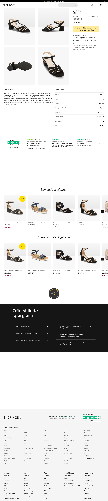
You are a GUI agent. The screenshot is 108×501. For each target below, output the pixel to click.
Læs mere (62, 1)
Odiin (45, 455)
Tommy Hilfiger (88, 435)
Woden (86, 448)
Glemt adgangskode (69, 480)
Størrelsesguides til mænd (31, 496)
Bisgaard (6, 450)
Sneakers (6, 480)
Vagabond (87, 440)
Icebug (26, 455)
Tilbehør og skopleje (9, 493)
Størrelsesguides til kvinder (11, 498)
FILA (25, 438)
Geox (25, 445)
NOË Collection (48, 445)
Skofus (66, 450)
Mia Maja (46, 440)
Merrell (46, 438)
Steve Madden (68, 458)
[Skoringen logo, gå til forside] (9, 5)
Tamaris (66, 463)
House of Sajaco (28, 448)
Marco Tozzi (47, 435)
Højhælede (7, 486)
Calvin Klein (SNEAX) (9, 458)
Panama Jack (47, 461)
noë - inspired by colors (50, 448)
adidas (5, 430)
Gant (25, 443)
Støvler (6, 483)
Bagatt (5, 443)
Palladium (46, 458)
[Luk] (104, 1)
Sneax (35, 5)
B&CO (5, 440)
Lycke (45, 433)
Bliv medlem (67, 475)
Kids (45, 496)
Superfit (66, 461)
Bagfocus (41, 5)
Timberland (87, 433)
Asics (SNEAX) (8, 438)
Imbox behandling (89, 486)
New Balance (47, 443)
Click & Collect (88, 480)
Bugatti (6, 453)
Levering (86, 496)
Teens (45, 498)
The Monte (87, 430)
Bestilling (86, 491)
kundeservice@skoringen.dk (66, 417)
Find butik (87, 475)
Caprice (6, 461)
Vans (85, 443)
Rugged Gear (67, 438)
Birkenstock (7, 448)
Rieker (66, 433)
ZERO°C (86, 455)
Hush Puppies (27, 453)
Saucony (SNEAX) (69, 440)
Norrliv (46, 453)
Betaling (86, 493)
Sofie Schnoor (68, 453)
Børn (31, 5)
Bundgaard (7, 455)
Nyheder (6, 475)
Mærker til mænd (28, 493)
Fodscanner (87, 483)
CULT (25, 433)
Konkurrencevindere (69, 483)
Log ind (66, 478)
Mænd (26, 5)
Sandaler (6, 488)
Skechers (66, 448)
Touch (85, 438)
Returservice (87, 498)
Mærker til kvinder (9, 496)
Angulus (6, 435)
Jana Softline (27, 458)
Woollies (86, 450)
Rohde (66, 435)
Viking (86, 445)
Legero (26, 463)
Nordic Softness (48, 450)
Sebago (66, 443)
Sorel (65, 455)
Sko (5, 478)
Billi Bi (5, 445)
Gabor (25, 440)
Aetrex (5, 433)
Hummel (26, 450)
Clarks (5, 463)
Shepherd (66, 445)
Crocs (25, 430)
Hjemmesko (7, 491)
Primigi (46, 463)
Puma (65, 430)
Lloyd (45, 430)
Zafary (86, 453)
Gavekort (86, 488)
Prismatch (86, 478)
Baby (45, 493)
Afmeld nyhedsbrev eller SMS (72, 486)
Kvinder (21, 5)
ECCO (25, 435)
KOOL (25, 461)
